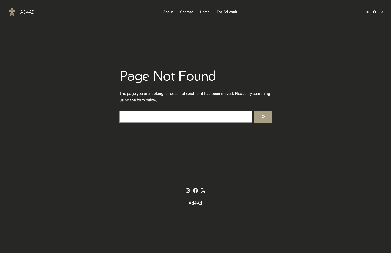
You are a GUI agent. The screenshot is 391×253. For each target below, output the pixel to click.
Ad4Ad (27, 12)
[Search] (263, 117)
